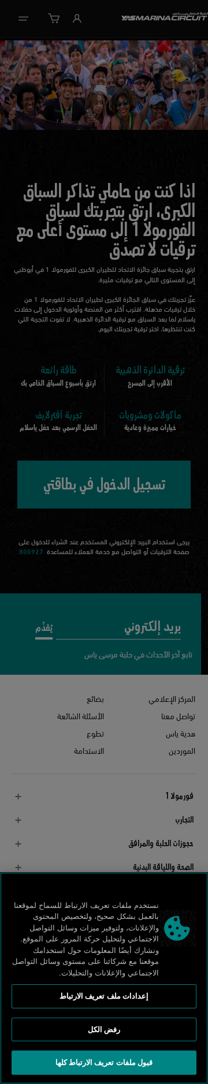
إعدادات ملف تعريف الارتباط (104, 995)
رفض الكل (104, 1029)
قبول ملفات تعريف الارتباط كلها (104, 1062)
